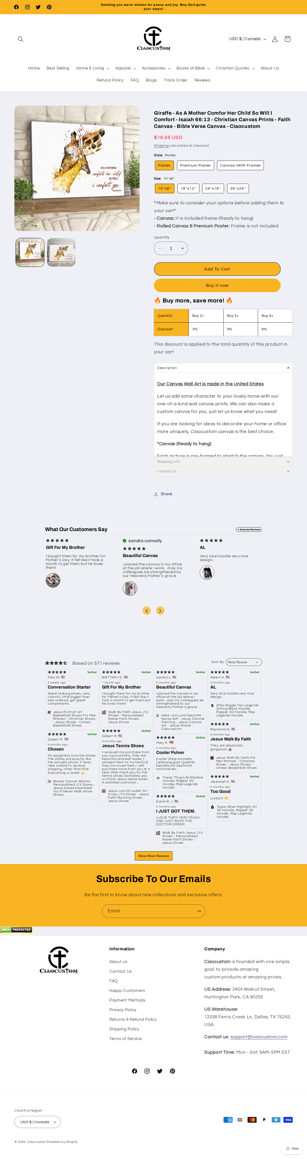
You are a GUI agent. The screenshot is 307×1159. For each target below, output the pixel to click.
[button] (20, 39)
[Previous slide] (146, 611)
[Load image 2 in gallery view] (61, 252)
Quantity (162, 237)
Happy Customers (127, 990)
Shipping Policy (124, 1029)
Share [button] (166, 494)
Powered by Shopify (62, 1141)
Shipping (161, 145)
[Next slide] (160, 611)
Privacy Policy (122, 1010)
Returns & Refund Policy (133, 1019)
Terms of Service (125, 1038)
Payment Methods (127, 1000)
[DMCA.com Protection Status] (16, 931)
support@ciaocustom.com (259, 1036)
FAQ (113, 981)
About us (118, 961)
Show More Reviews (153, 856)
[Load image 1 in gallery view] (30, 252)
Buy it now (217, 285)
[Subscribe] (198, 911)
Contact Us (120, 971)
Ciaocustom (36, 1141)
